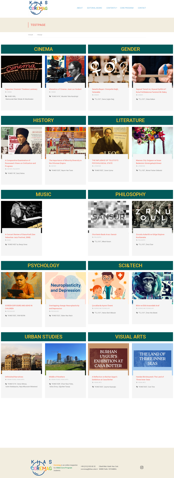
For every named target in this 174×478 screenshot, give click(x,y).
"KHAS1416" (56, 96)
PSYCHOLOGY (11, 311)
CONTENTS (111, 8)
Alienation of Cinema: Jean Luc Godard (65, 89)
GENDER (96, 95)
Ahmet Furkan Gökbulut (154, 170)
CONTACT (142, 8)
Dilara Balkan (150, 99)
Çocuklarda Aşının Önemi (102, 306)
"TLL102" (142, 170)
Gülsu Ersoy (54, 387)
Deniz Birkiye (22, 384)
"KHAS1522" (56, 316)
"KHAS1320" (56, 170)
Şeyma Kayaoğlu (110, 387)
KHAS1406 (11, 96)
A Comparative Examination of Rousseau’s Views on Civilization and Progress (20, 163)
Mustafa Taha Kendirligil (69, 96)
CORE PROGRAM (127, 8)
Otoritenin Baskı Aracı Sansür (104, 234)
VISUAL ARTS (20, 379)
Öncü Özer (149, 244)
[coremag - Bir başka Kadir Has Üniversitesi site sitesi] (42, 9)
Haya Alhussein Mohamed (28, 387)
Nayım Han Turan (67, 170)
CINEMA (9, 92)
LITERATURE (97, 166)
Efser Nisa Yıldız (67, 384)
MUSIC (9, 240)
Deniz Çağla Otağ (108, 99)
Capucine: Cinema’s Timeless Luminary (21, 89)
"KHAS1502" (99, 170)
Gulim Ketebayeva (12, 387)
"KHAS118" (12, 173)
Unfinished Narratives (14, 377)
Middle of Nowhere (57, 377)
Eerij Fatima (20, 173)
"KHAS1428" (56, 384)
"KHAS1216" (12, 384)
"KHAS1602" (99, 387)
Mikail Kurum (106, 242)
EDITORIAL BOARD (94, 8)
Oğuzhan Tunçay (64, 387)
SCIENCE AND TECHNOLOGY (102, 308)
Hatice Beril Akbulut (109, 313)
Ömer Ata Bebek (151, 313)
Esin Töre (151, 387)
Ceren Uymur (108, 170)
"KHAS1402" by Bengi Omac (17, 244)
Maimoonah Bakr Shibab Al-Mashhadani (19, 99)
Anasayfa (30, 34)
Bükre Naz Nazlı (66, 316)
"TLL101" (98, 99)
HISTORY (9, 169)
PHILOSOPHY (16, 169)
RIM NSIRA (21, 316)
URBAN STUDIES (11, 379)
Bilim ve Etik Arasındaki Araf (147, 306)
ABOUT (80, 8)
